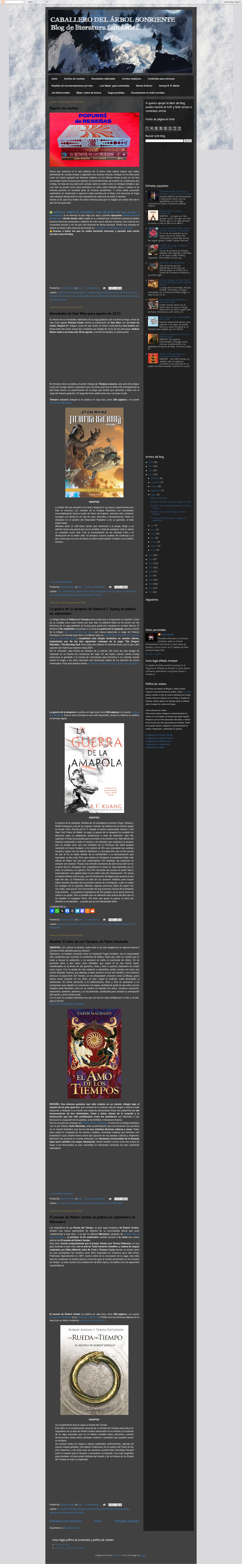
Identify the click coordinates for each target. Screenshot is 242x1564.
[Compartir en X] (115, 288)
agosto (154, 494)
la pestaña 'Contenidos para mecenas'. (114, 228)
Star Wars (79, 595)
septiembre (156, 490)
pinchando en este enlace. (92, 1320)
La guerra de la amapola (76, 924)
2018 (151, 571)
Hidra (60, 924)
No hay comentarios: (95, 587)
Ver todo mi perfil (153, 654)
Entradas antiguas (127, 1521)
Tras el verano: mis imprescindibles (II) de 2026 (175, 318)
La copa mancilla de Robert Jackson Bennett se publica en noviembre (175, 229)
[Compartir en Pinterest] (120, 288)
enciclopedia (92, 1509)
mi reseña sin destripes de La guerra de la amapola (113, 663)
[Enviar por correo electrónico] (109, 288)
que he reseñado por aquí (78, 632)
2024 (151, 470)
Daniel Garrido (167, 634)
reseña (121, 296)
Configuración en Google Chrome (159, 735)
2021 (151, 559)
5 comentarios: (92, 1504)
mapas (125, 1509)
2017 (151, 575)
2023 (151, 474)
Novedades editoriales (103, 79)
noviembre (156, 482)
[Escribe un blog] (112, 288)
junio (153, 529)
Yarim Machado (115, 1203)
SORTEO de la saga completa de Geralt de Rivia (174, 247)
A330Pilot (117, 1555)
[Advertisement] (94, 258)
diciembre (155, 478)
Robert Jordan (77, 1512)
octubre (154, 486)
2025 (151, 466)
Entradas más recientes (66, 1521)
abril (153, 538)
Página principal (62, 1544)
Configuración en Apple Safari (158, 744)
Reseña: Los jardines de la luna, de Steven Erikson (175, 335)
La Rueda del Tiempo (110, 1509)
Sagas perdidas (116, 93)
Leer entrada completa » (62, 582)
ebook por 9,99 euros (88, 1317)
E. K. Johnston (64, 591)
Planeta (69, 595)
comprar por (61, 403)
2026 (151, 462)
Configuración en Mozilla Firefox (159, 741)
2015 (151, 584)
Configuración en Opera (155, 747)
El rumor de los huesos (122, 292)
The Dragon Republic (119, 924)
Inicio (54, 79)
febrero (154, 546)
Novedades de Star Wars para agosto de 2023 (85, 313)
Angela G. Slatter (85, 292)
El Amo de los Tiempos (94, 1123)
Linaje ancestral (77, 296)
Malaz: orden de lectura (88, 93)
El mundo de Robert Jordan (71, 1509)
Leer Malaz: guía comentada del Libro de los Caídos (173, 301)
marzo (154, 542)
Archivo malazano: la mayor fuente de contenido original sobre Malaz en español (175, 283)
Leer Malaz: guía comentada (114, 86)
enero (153, 550)
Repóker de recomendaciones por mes (72, 86)
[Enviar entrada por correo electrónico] (104, 288)
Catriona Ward (102, 292)
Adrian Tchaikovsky (66, 292)
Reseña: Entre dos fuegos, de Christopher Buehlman (172, 355)
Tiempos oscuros (93, 595)
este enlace (187, 691)
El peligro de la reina (83, 591)
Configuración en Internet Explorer (159, 738)
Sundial (62, 299)
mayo (153, 533)
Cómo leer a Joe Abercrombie (172, 263)
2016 (151, 580)
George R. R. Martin (169, 86)
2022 (151, 555)
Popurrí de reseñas (64, 108)
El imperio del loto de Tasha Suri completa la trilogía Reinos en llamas (175, 193)
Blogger (143, 1555)
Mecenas (90, 296)
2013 (151, 592)
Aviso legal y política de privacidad (69, 1548)
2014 (151, 588)
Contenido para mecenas (161, 79)
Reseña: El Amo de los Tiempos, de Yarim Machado (89, 941)
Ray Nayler (111, 296)
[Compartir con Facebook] (117, 288)
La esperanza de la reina (107, 591)
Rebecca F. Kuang (98, 924)
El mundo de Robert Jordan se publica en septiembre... (168, 519)
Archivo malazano (131, 79)
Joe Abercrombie (61, 93)
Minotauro (55, 1512)
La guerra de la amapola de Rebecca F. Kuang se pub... (170, 507)
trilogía (102, 1203)
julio (153, 525)
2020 (151, 563)
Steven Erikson (144, 86)
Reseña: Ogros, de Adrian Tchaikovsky (170, 212)
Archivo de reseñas (74, 79)
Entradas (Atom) (72, 1528)
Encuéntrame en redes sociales (148, 93)
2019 (151, 567)
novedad (100, 296)
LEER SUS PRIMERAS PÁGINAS (67, 1004)
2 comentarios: (92, 288)
